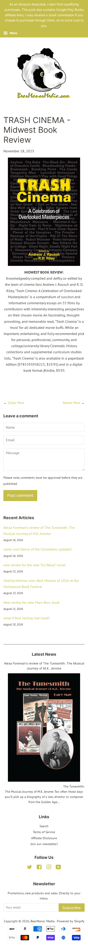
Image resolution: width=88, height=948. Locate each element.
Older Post (16, 402)
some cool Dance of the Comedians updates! (37, 549)
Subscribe (72, 908)
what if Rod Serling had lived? (26, 618)
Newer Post (71, 402)
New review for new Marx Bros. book (31, 602)
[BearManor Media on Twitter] (29, 868)
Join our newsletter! (44, 844)
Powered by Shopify (70, 921)
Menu (13, 33)
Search (44, 826)
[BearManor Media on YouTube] (58, 868)
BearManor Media (43, 921)
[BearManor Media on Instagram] (48, 868)
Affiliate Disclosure (44, 838)
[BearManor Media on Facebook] (39, 868)
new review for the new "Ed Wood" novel (34, 565)
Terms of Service (44, 832)
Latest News (44, 654)
